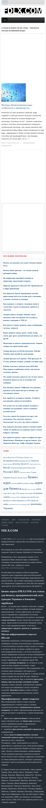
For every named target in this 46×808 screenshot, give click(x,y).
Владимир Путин (24, 461)
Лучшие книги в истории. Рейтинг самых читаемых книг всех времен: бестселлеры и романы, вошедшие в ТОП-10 (20, 317)
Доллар (10, 464)
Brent (9, 457)
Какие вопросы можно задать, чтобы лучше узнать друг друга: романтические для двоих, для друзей (22, 335)
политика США (15, 497)
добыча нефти (29, 483)
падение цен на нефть (26, 493)
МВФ (33, 468)
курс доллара (31, 489)
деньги (20, 483)
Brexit (13, 457)
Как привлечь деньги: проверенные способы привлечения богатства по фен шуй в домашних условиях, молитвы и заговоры (22, 296)
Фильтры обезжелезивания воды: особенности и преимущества (17, 106)
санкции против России (29, 497)
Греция (5, 464)
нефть (38, 488)
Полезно (35, 522)
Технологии (23, 520)
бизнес (25, 478)
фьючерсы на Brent (10, 500)
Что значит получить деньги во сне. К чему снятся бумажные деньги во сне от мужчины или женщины (23, 379)
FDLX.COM (9, 530)
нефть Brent (7, 493)
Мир (13, 520)
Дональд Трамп (19, 463)
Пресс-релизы (21, 522)
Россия (7, 472)
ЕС (28, 464)
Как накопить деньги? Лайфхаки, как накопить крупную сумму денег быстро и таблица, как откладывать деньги (22, 390)
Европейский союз (35, 464)
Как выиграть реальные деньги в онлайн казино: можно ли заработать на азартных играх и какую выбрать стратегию (22, 429)
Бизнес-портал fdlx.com (10, 143)
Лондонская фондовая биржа (21, 468)
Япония (20, 478)
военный (13, 483)
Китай (6, 467)
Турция (33, 472)
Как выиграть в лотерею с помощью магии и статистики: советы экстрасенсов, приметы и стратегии (21, 307)
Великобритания (10, 460)
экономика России (14, 504)
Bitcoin (5, 457)
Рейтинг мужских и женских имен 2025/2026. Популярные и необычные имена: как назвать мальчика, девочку (21, 369)
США (15, 472)
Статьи (4, 525)
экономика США (25, 504)
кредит (24, 489)
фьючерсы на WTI (24, 500)
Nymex (26, 457)
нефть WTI (15, 493)
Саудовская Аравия (25, 472)
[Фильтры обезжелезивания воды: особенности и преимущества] (13, 92)
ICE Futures (20, 457)
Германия (35, 460)
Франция (14, 478)
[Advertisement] (23, 59)
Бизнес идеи (7, 522)
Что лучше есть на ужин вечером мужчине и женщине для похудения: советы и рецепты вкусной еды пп (20, 408)
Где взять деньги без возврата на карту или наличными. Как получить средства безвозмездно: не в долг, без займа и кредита (20, 419)
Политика (36, 520)
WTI (31, 457)
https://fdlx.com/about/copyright (12, 568)
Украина (6, 477)
